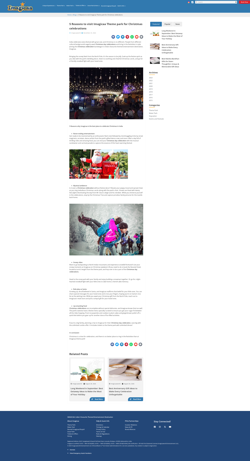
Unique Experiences (48, 5)
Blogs (75, 15)
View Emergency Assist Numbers (81, 453)
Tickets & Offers (80, 5)
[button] (125, 449)
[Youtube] (170, 427)
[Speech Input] (217, 2)
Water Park (69, 5)
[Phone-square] (192, 2)
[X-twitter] (165, 427)
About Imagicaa (73, 421)
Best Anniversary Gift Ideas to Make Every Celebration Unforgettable (123, 391)
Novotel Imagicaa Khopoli (108, 6)
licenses (72, 450)
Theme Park (60, 5)
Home (69, 15)
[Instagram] (160, 427)
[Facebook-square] (155, 427)
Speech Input (236, 2)
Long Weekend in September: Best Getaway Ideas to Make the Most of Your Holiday (87, 391)
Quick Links (120, 6)
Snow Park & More (93, 5)
